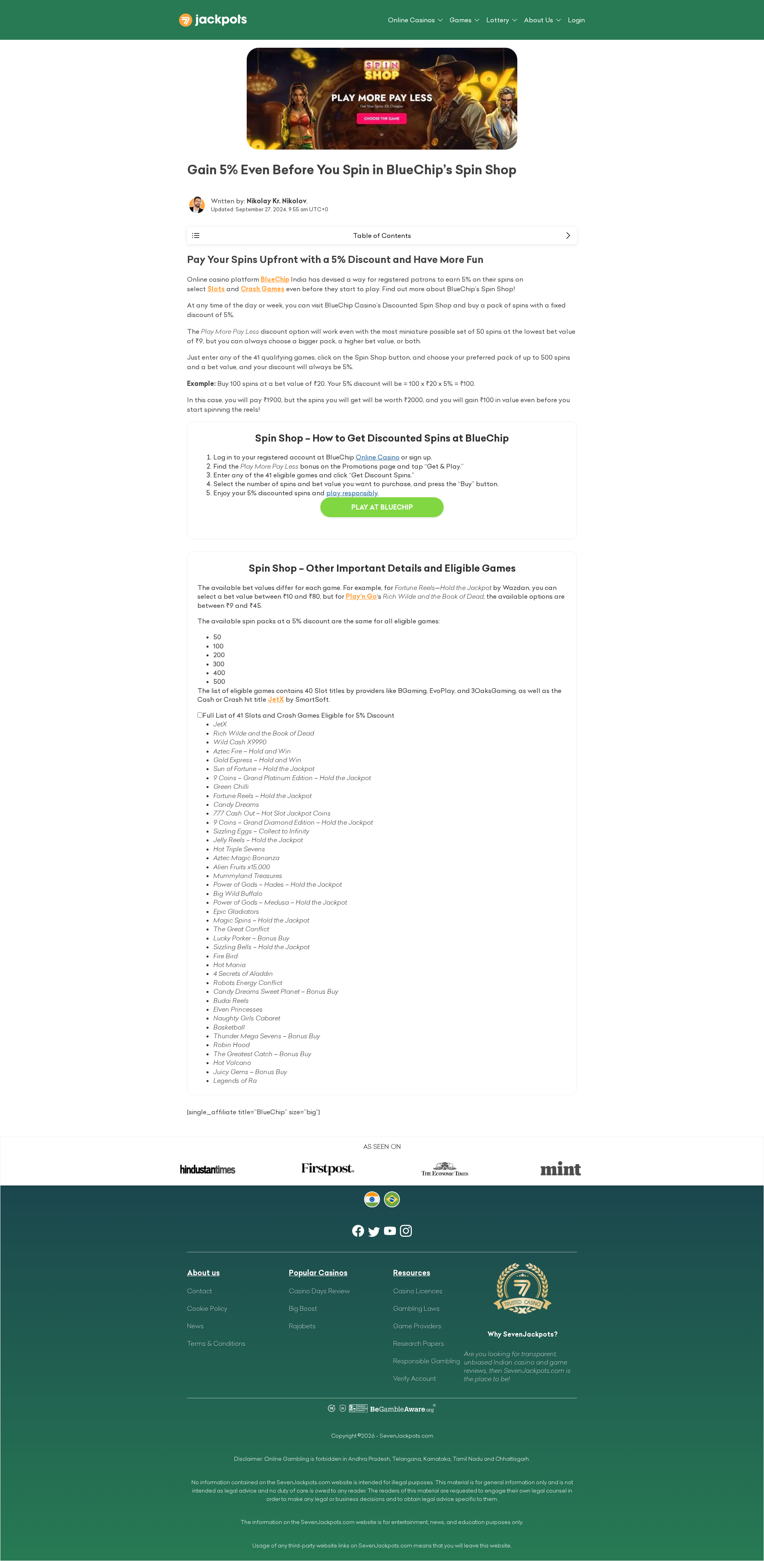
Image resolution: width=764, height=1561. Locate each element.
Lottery (497, 20)
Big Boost (303, 1308)
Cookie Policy (207, 1308)
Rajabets (302, 1326)
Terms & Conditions (216, 1343)
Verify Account (414, 1378)
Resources (411, 1272)
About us (203, 1272)
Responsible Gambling (426, 1361)
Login (576, 20)
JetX (276, 699)
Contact (199, 1291)
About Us (538, 20)
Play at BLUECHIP (382, 507)
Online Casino (378, 457)
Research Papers (418, 1343)
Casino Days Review (319, 1291)
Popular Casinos (318, 1272)
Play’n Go (361, 596)
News (195, 1326)
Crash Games (263, 289)
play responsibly (352, 493)
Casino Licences (417, 1291)
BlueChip (275, 279)
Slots (216, 289)
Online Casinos (411, 20)
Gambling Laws (416, 1308)
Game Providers (417, 1326)
